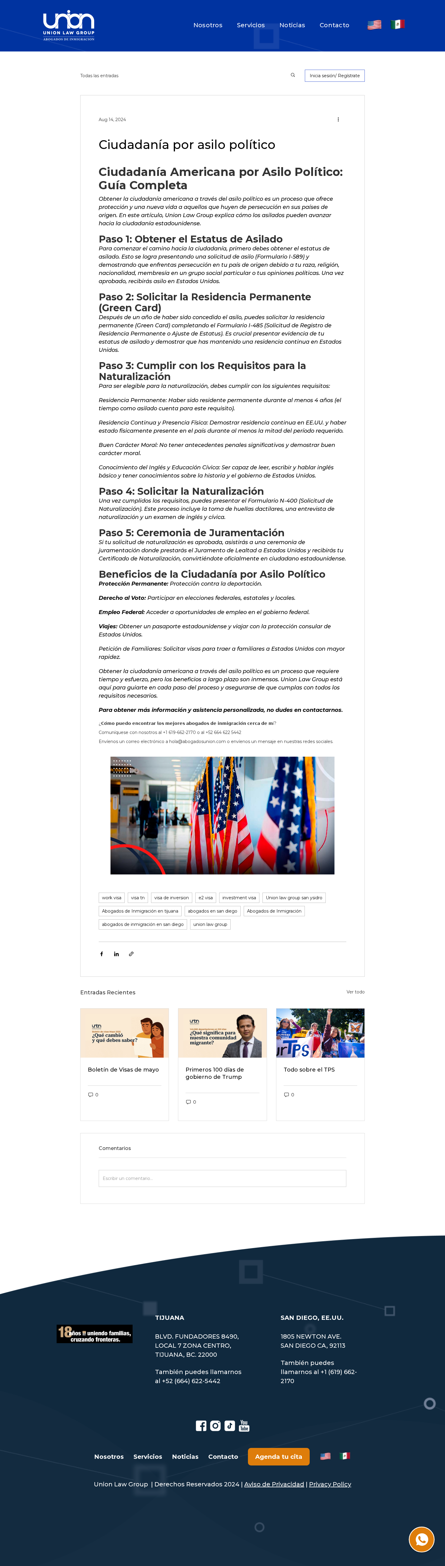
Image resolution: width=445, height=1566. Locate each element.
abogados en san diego (212, 911)
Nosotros (207, 25)
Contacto (334, 25)
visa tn (138, 897)
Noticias (292, 25)
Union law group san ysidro (294, 897)
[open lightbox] (222, 815)
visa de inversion (171, 897)
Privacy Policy (330, 1484)
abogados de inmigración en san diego (143, 924)
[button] (340, 119)
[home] (68, 25)
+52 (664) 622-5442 (191, 1381)
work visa (111, 897)
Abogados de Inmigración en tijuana (140, 911)
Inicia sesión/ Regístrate (335, 75)
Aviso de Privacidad (274, 1484)
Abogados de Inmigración (274, 911)
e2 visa (206, 897)
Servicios (251, 25)
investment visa (239, 897)
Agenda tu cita (278, 1456)
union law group (210, 924)
